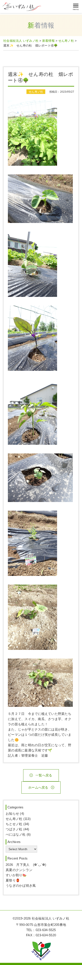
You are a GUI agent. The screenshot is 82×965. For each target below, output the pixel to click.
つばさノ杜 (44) (17, 829)
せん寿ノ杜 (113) (18, 819)
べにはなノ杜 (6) (18, 834)
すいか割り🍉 (16, 875)
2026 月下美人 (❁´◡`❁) (26, 864)
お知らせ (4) (15, 813)
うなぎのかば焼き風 (21, 885)
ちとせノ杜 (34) (17, 824)
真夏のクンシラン (19, 870)
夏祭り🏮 (13, 880)
